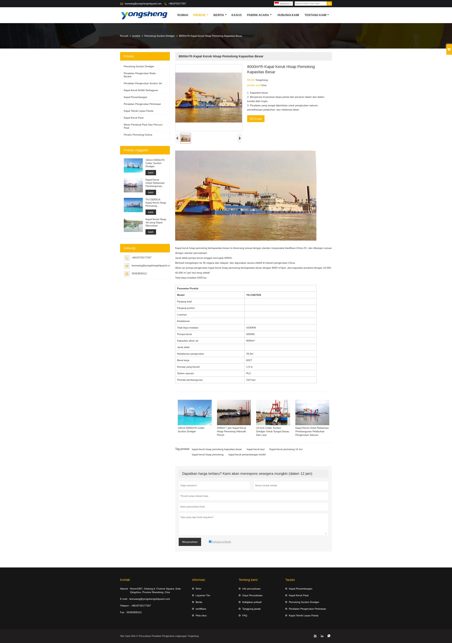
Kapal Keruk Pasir (134, 117)
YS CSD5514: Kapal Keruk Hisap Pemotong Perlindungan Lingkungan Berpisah (155, 202)
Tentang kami (315, 15)
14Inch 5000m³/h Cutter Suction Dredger (155, 163)
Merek (251, 79)
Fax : (123, 612)
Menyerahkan (190, 541)
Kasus (236, 15)
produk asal (254, 85)
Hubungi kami (288, 15)
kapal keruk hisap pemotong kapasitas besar (217, 449)
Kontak (125, 580)
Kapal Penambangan (135, 97)
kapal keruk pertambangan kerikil (247, 454)
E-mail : (124, 598)
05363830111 (139, 273)
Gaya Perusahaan (252, 595)
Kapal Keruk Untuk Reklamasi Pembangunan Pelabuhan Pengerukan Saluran (154, 183)
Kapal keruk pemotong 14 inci (286, 449)
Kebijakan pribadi (251, 602)
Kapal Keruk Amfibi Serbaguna (141, 90)
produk (199, 15)
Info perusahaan (251, 588)
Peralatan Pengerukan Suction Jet (143, 83)
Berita (218, 15)
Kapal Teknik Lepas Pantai (138, 110)
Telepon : (125, 605)
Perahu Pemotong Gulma (138, 134)
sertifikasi (201, 608)
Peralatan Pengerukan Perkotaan (142, 104)
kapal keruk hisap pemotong (208, 454)
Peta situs (201, 615)
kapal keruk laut (255, 449)
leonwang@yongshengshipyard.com (143, 3)
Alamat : (124, 588)
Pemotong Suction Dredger (159, 35)
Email (256, 118)
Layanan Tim (203, 595)
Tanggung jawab (251, 608)
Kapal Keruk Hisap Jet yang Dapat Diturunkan (155, 222)
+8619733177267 (177, 3)
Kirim (198, 588)
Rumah (182, 15)
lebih (150, 172)
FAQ (244, 615)
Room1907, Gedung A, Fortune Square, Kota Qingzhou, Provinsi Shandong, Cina (155, 590)
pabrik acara (258, 15)
